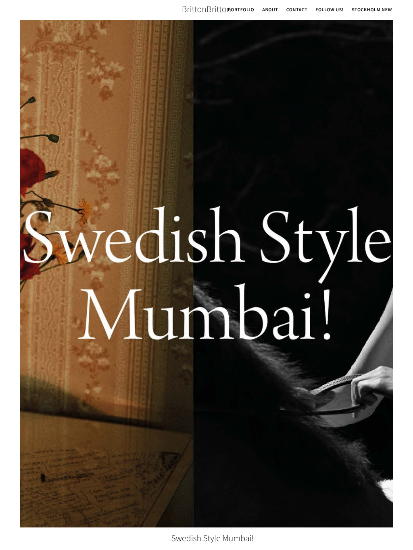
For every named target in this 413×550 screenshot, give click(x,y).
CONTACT (297, 10)
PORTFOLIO (241, 10)
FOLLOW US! (329, 10)
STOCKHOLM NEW (372, 10)
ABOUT (270, 10)
